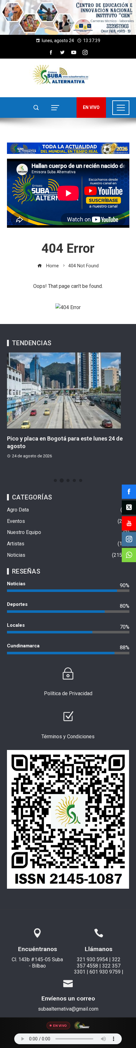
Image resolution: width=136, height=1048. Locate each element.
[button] (68, 17)
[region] (68, 17)
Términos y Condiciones (68, 737)
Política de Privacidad (68, 693)
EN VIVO (91, 107)
